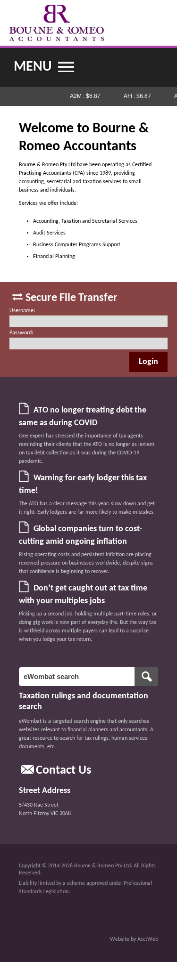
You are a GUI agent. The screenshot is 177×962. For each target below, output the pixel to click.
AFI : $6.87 (136, 96)
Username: (22, 311)
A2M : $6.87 (84, 96)
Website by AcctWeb (134, 939)
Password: (21, 333)
